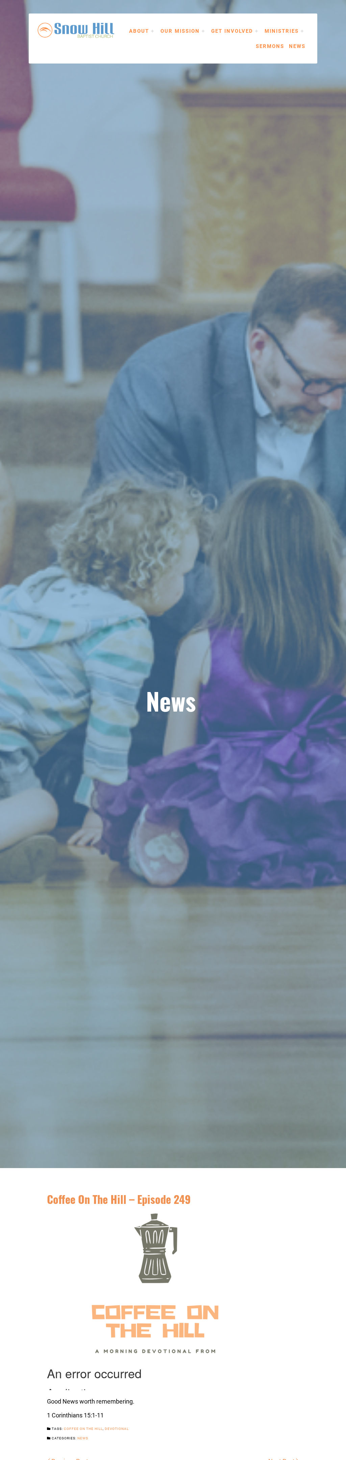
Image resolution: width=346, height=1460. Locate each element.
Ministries (282, 30)
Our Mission (180, 30)
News (297, 46)
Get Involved (232, 30)
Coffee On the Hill (83, 1428)
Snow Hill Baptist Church (86, 30)
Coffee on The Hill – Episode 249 (119, 1199)
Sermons (270, 46)
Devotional (117, 1428)
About (139, 30)
